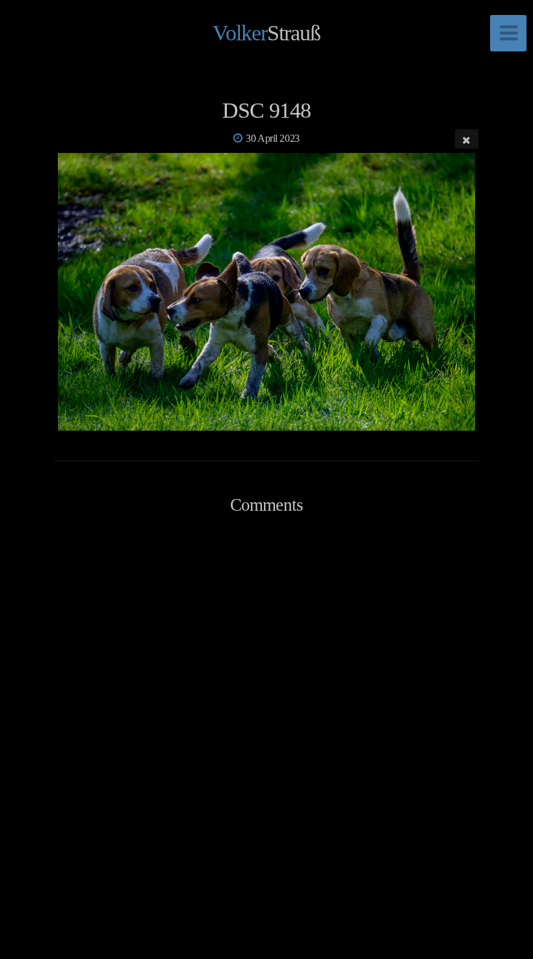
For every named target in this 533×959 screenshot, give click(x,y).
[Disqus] (266, 713)
